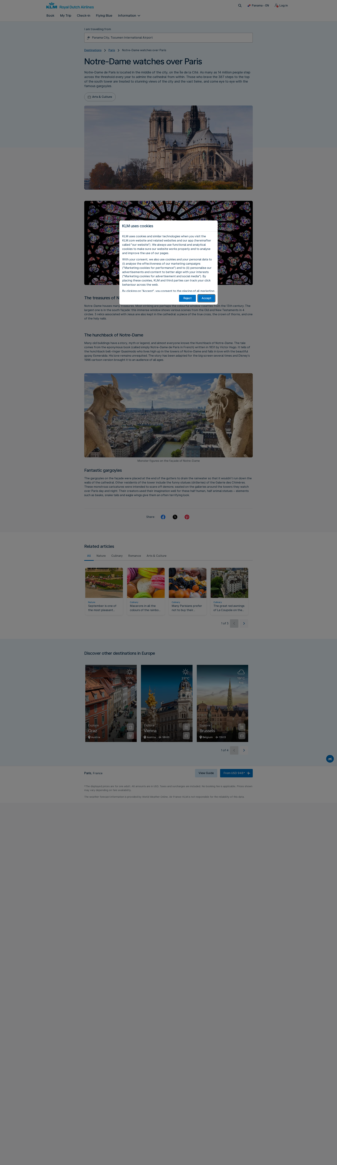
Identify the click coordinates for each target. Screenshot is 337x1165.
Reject (187, 298)
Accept (206, 298)
